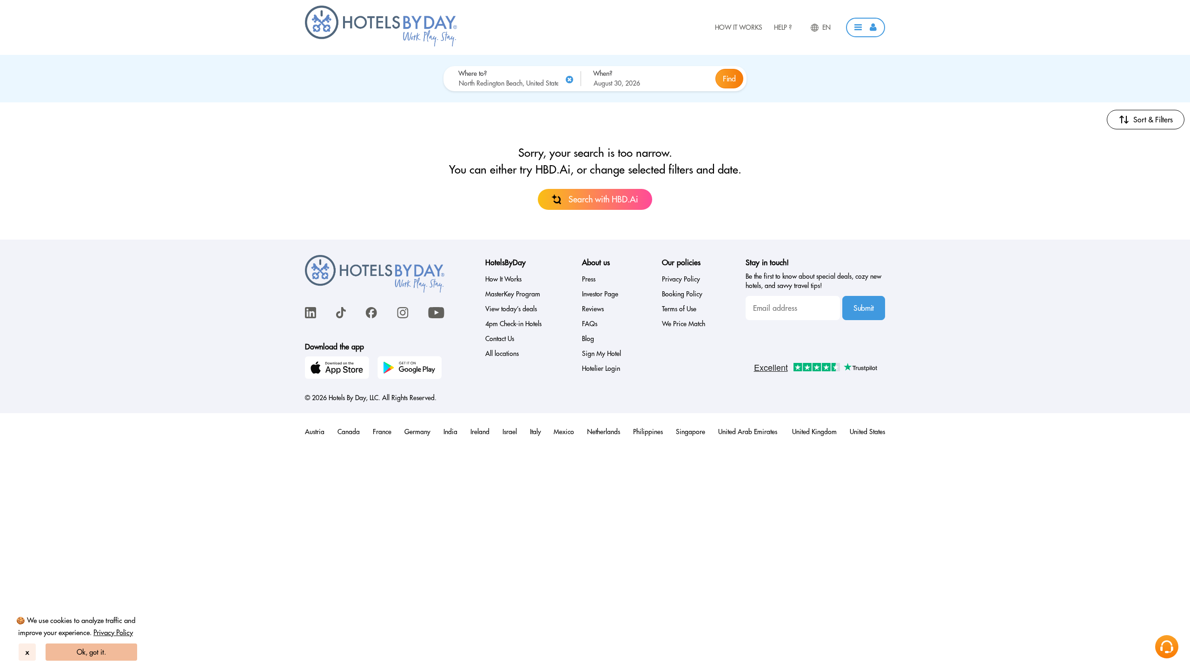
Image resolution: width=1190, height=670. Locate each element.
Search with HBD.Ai (603, 199)
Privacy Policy (113, 632)
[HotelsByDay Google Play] (410, 369)
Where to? (472, 73)
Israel (509, 432)
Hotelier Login (601, 368)
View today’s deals (511, 309)
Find (729, 78)
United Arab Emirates (748, 432)
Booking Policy (682, 294)
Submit (863, 308)
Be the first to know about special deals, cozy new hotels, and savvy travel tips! (813, 281)
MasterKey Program (512, 294)
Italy (535, 432)
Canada (348, 432)
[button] (865, 27)
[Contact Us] (1166, 646)
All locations (502, 353)
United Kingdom (814, 432)
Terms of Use (679, 309)
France (382, 432)
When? (602, 73)
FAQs (589, 324)
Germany (417, 432)
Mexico (564, 432)
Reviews (593, 309)
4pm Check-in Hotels (513, 324)
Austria (314, 432)
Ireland (479, 432)
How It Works (738, 27)
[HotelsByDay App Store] (338, 369)
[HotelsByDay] (381, 44)
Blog (588, 339)
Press (588, 279)
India (450, 432)
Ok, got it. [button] (91, 652)
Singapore (690, 432)
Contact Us (499, 339)
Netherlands (603, 432)
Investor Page (600, 294)
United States (867, 432)
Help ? (783, 27)
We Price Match (683, 324)
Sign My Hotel (601, 353)
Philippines (648, 432)
